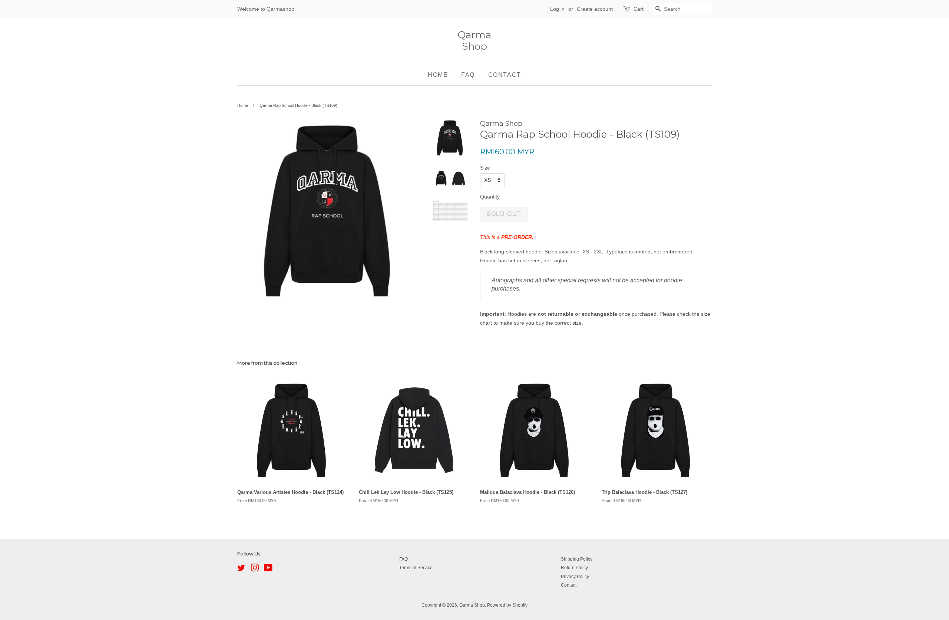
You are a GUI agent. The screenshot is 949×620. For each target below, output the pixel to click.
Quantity (490, 197)
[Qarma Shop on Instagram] (255, 569)
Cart (639, 9)
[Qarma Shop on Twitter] (241, 569)
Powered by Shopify (507, 605)
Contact (504, 75)
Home (438, 75)
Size (485, 168)
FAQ (468, 75)
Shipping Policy (576, 559)
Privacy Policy (575, 576)
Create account (595, 9)
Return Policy (574, 567)
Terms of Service (416, 567)
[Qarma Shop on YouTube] (268, 569)
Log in (557, 9)
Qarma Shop (474, 40)
